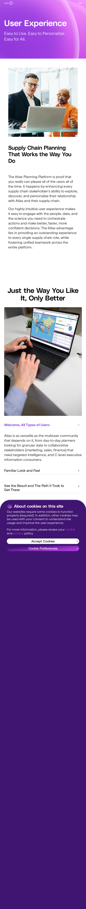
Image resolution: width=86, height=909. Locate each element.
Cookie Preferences (43, 548)
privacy (18, 533)
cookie (70, 529)
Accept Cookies (43, 541)
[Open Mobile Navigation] (80, 3)
